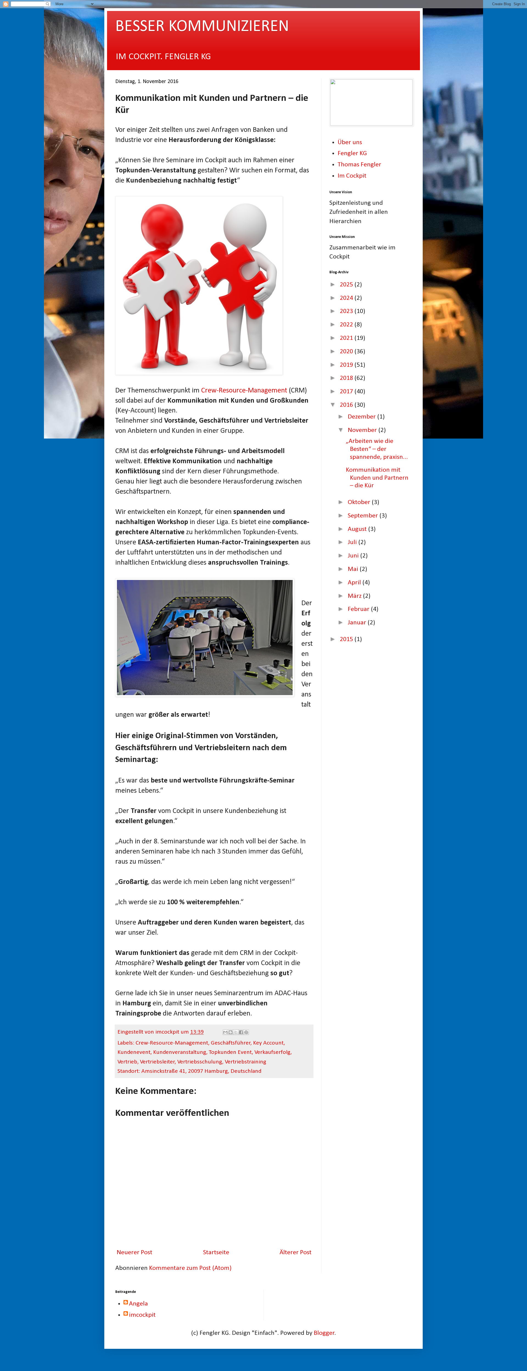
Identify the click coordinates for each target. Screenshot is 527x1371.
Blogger (324, 1333)
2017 (347, 391)
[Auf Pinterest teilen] (246, 1032)
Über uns (350, 142)
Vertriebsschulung (199, 1062)
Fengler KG (352, 153)
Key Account (268, 1043)
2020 (347, 351)
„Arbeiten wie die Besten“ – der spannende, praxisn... (377, 449)
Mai (354, 569)
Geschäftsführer (231, 1043)
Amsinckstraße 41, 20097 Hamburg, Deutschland (201, 1071)
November (363, 430)
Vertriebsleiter (157, 1062)
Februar (359, 609)
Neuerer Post (134, 1252)
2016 (347, 405)
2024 (347, 298)
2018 (347, 378)
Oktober (360, 502)
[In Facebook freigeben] (241, 1032)
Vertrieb (127, 1062)
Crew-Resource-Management (244, 390)
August (358, 529)
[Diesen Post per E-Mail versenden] (225, 1032)
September (363, 516)
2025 (347, 284)
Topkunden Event (230, 1052)
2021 (347, 338)
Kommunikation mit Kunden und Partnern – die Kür (377, 478)
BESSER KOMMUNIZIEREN (202, 27)
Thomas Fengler (359, 164)
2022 (347, 325)
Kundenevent (133, 1052)
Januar (358, 622)
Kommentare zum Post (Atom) (190, 1268)
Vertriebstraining (245, 1062)
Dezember (362, 417)
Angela (138, 1304)
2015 (347, 639)
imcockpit (142, 1315)
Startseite (216, 1252)
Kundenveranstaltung (179, 1052)
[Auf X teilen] (236, 1032)
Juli (353, 542)
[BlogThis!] (230, 1032)
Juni (354, 556)
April (355, 582)
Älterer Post (296, 1252)
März (355, 596)
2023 (347, 311)
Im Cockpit (352, 176)
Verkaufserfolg (272, 1052)
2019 (347, 365)
